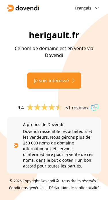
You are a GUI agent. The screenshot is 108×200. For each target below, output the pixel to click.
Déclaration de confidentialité (74, 187)
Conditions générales (27, 187)
